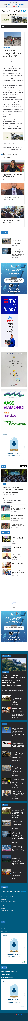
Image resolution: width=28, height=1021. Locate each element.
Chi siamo (3, 926)
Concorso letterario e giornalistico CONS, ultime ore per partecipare (13, 489)
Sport (4, 484)
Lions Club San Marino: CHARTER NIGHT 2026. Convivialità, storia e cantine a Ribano (17, 241)
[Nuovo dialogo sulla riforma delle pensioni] (12, 207)
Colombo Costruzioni (7, 61)
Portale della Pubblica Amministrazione (9, 971)
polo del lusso (20, 61)
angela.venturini (13, 59)
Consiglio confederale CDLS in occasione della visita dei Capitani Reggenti (12, 148)
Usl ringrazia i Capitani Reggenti (10, 143)
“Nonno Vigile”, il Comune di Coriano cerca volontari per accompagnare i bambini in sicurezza (18, 782)
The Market (5, 62)
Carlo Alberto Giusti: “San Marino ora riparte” (11, 198)
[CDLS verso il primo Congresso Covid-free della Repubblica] (6, 573)
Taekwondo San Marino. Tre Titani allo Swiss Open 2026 (17, 525)
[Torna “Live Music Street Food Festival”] (6, 565)
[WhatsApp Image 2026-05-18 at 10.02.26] (14, 390)
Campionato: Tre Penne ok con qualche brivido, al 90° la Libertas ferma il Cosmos (18, 517)
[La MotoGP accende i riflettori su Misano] (6, 549)
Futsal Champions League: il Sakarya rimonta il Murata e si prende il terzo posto (18, 508)
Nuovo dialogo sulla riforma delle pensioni (11, 221)
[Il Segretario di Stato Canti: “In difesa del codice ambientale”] (6, 557)
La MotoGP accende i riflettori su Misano (17, 548)
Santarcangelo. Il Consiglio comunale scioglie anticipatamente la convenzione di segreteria (18, 770)
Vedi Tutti (23, 466)
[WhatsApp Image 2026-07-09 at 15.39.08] (14, 432)
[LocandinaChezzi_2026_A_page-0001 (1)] (14, 352)
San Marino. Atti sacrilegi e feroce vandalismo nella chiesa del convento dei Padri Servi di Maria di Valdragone (18, 699)
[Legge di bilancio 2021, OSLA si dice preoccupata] (12, 161)
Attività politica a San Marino (7, 977)
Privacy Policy (4, 931)
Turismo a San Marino (5, 974)
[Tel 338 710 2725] (14, 14)
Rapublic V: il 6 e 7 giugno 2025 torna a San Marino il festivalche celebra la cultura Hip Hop (18, 539)
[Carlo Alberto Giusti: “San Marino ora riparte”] (12, 184)
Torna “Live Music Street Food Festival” (17, 564)
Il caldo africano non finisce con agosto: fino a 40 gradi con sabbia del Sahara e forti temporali (18, 848)
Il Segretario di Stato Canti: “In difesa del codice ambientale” (18, 556)
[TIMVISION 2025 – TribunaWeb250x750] (9, 297)
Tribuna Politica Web (13, 494)
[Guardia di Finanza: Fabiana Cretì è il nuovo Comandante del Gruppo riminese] (6, 795)
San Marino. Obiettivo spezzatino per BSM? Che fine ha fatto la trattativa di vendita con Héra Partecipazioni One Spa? (13, 680)
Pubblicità (3, 928)
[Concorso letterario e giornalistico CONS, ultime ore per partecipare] (14, 475)
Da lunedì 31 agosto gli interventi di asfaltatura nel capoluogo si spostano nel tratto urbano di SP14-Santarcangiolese (18, 756)
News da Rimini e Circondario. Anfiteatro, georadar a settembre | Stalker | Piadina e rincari (18, 744)
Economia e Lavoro (6, 47)
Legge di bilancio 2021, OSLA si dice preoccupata (12, 175)
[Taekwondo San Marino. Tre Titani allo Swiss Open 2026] (5, 526)
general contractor (14, 61)
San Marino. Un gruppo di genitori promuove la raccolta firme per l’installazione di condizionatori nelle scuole (18, 874)
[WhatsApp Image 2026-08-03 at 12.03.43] (14, 263)
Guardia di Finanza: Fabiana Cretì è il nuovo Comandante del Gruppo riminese (18, 794)
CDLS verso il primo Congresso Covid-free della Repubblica (18, 572)
